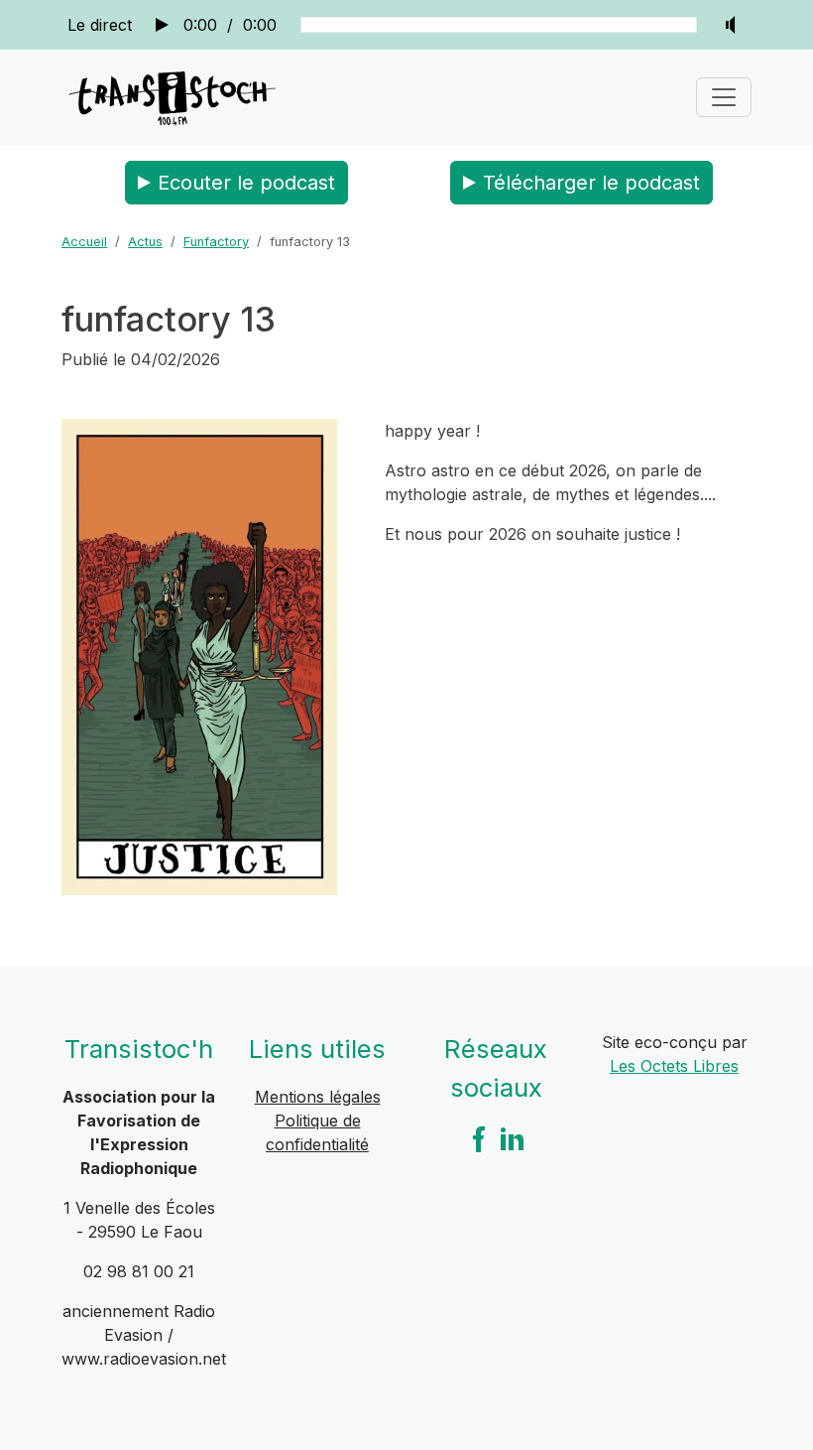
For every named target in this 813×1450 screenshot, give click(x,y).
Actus (145, 241)
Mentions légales (318, 1097)
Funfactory (216, 241)
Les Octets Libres (674, 1066)
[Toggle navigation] (724, 97)
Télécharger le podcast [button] (591, 183)
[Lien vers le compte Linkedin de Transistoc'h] (512, 1138)
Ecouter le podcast (246, 183)
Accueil (84, 241)
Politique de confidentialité (317, 1132)
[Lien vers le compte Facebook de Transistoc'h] (479, 1138)
